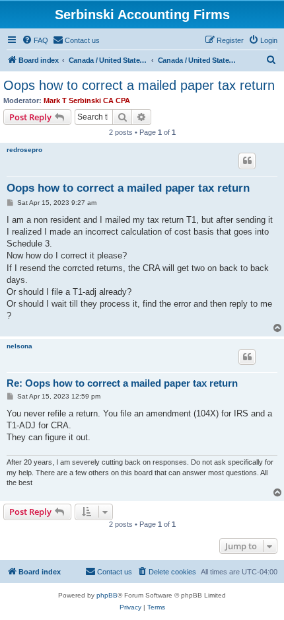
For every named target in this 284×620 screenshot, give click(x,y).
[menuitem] (35, 40)
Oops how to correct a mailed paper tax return (139, 85)
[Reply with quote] (247, 161)
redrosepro (24, 149)
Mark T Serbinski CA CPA (87, 100)
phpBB (107, 595)
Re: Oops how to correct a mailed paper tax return (122, 383)
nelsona (19, 346)
